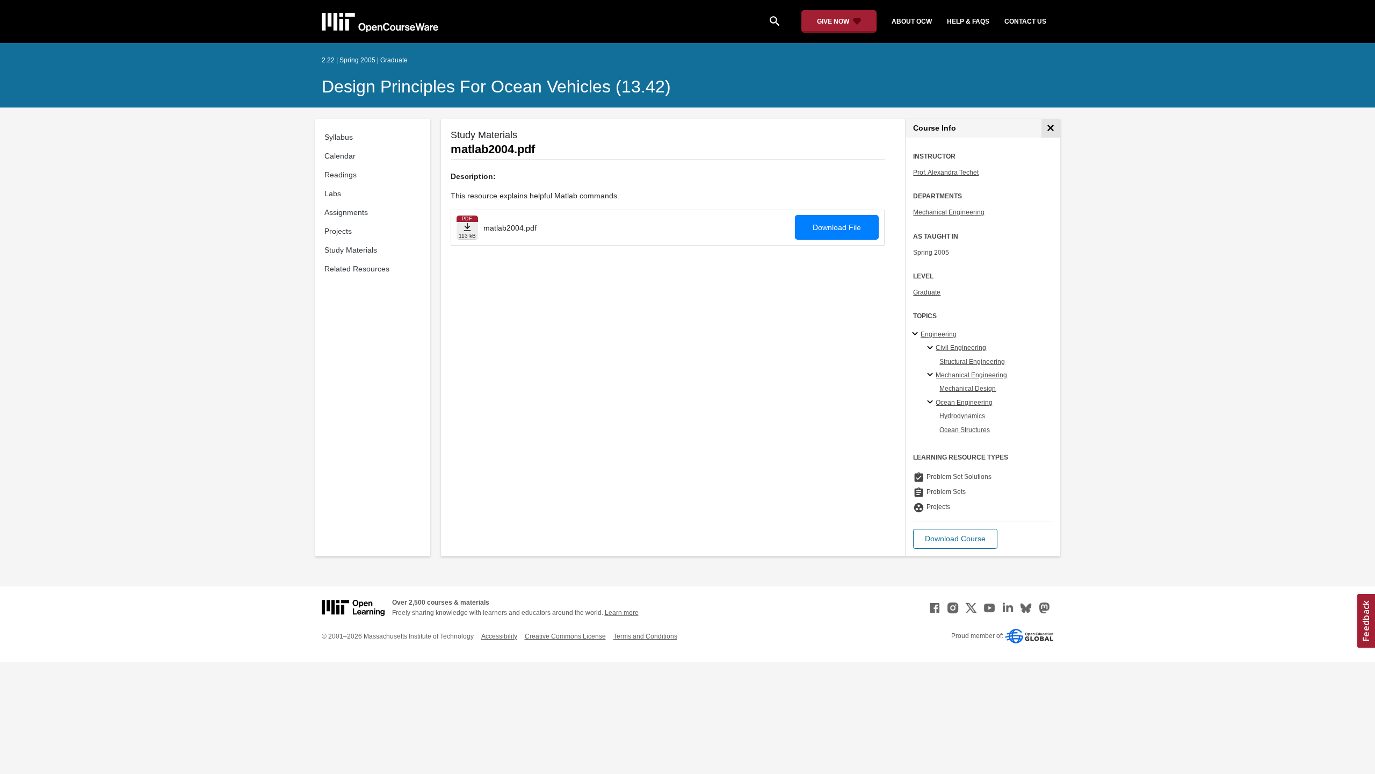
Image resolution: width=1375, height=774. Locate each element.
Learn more (622, 613)
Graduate (926, 292)
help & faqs (968, 21)
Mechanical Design (967, 388)
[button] (955, 539)
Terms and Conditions (645, 636)
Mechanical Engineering (949, 212)
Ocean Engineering (964, 402)
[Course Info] (1050, 128)
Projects (338, 231)
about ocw (912, 21)
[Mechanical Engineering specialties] (931, 375)
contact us (1025, 21)
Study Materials (350, 250)
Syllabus (338, 137)
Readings (340, 174)
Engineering (939, 334)
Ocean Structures (964, 430)
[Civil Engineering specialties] (931, 348)
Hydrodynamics (962, 416)
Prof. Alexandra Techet (946, 172)
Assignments (346, 212)
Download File (837, 227)
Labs (332, 193)
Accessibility (499, 636)
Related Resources (356, 268)
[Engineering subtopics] (916, 334)
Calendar (340, 156)
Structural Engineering (972, 362)
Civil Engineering (961, 348)
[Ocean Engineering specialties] (931, 403)
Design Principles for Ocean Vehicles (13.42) (496, 86)
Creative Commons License (565, 636)
